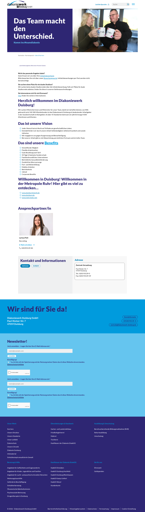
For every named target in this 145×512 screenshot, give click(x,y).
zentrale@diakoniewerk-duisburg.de (123, 325)
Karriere (10, 429)
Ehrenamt (97, 468)
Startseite (21, 55)
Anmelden (12, 356)
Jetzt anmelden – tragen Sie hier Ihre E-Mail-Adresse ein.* (28, 346)
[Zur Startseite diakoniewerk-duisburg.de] (19, 4)
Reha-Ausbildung (100, 433)
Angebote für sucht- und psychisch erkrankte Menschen (27, 475)
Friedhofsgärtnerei (57, 433)
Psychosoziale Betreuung (16, 493)
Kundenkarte (55, 485)
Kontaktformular (130, 317)
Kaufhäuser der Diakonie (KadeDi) (63, 443)
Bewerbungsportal (50, 78)
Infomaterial (11, 454)
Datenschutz (11, 443)
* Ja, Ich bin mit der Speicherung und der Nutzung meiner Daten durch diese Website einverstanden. (47, 362)
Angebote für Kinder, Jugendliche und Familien (24, 471)
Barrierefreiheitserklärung (57, 509)
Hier (19, 96)
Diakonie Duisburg (14, 450)
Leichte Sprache (101, 4)
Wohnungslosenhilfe (14, 478)
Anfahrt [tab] (36, 266)
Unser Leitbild (12, 440)
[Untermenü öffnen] (133, 4)
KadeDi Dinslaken (57, 468)
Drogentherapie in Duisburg (17, 496)
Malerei (53, 436)
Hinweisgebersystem (77, 509)
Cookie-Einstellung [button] (129, 509)
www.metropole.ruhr (29, 198)
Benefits (51, 143)
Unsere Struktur (13, 433)
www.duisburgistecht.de (31, 193)
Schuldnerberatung (14, 485)
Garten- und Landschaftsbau (61, 429)
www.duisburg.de (28, 195)
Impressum (115, 509)
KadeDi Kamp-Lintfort (59, 478)
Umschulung (98, 436)
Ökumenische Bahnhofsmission (18, 489)
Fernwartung (104, 509)
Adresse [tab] (25, 266)
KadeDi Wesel (56, 482)
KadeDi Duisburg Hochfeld (60, 471)
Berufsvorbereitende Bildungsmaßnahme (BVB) (111, 429)
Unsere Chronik (13, 447)
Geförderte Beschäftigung (16, 482)
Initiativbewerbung (47, 76)
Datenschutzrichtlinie (15, 364)
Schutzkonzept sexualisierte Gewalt (20, 457)
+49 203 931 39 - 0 (129, 321)
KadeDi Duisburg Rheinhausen (62, 475)
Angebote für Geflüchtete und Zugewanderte (23, 468)
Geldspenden (99, 471)
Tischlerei (54, 440)
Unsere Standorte (13, 436)
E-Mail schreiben (25, 245)
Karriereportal (29, 55)
